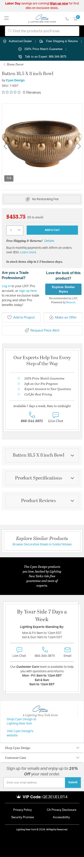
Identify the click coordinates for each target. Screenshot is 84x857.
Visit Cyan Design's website (20, 733)
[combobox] (42, 31)
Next (79, 146)
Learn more (28, 252)
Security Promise (22, 817)
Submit (73, 782)
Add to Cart (52, 230)
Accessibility (61, 817)
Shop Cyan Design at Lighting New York (21, 721)
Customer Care (15, 757)
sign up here (28, 291)
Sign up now (59, 3)
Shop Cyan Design (17, 747)
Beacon (71, 302)
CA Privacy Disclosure (61, 810)
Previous (5, 146)
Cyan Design (15, 80)
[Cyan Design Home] (42, 18)
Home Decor (15, 64)
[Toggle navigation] (6, 18)
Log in (6, 286)
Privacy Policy (22, 810)
